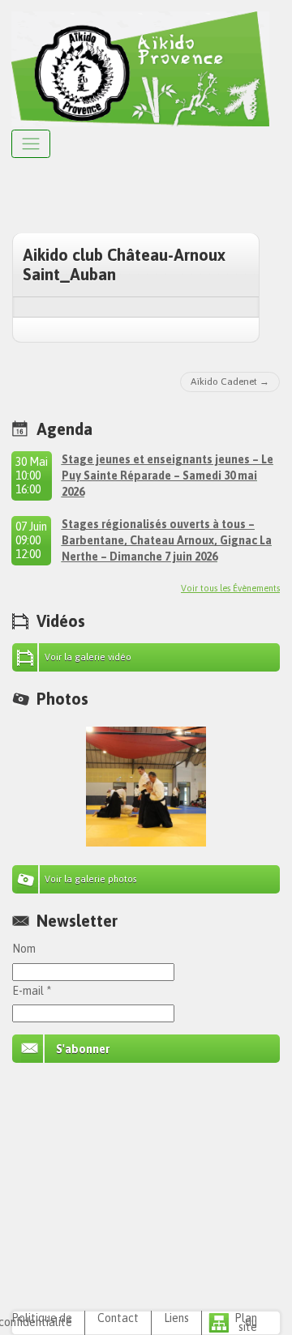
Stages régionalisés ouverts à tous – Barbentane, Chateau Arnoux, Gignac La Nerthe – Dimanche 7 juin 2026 (167, 540)
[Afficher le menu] (30, 144)
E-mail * (31, 990)
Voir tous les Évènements (230, 588)
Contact (118, 1318)
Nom (24, 948)
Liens (176, 1318)
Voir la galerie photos (91, 879)
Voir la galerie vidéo (88, 657)
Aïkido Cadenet (224, 381)
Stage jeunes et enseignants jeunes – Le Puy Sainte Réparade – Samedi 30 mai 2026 (167, 475)
